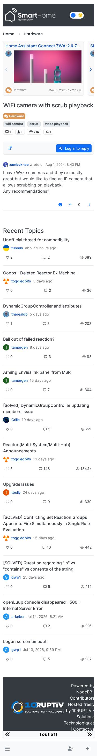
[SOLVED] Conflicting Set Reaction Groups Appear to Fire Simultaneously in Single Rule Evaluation (46, 523)
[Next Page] (90, 69)
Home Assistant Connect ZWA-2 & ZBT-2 (45, 45)
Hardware (19, 90)
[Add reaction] (60, 204)
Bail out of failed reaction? (28, 339)
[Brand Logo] (35, 15)
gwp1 (16, 577)
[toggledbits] (6, 459)
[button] (7, 749)
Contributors (82, 698)
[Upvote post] (70, 204)
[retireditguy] (6, 281)
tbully (16, 492)
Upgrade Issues (18, 484)
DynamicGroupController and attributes (42, 306)
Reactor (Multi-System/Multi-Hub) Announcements (36, 447)
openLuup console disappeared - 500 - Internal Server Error (41, 605)
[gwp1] (6, 538)
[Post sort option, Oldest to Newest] (10, 148)
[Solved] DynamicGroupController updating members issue (46, 408)
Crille (15, 420)
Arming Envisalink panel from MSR (37, 372)
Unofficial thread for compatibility (36, 239)
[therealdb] (6, 314)
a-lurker (18, 616)
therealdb (19, 314)
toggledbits (21, 281)
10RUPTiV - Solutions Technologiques (79, 716)
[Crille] (6, 420)
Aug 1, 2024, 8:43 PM (63, 164)
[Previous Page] (6, 69)
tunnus (17, 248)
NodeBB (84, 691)
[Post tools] (89, 204)
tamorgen (19, 347)
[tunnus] (6, 248)
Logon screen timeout (25, 641)
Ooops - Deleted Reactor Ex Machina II (41, 272)
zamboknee (19, 164)
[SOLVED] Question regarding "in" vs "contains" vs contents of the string (39, 566)
